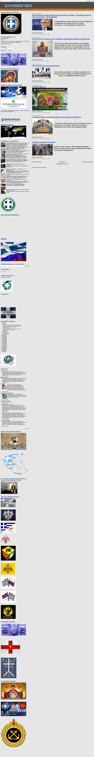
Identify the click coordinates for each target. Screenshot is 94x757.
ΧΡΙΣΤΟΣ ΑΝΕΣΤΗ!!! (39, 87)
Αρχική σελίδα (62, 161)
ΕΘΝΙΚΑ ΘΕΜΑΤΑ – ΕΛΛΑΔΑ (8, 404)
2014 (3, 345)
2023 (3, 335)
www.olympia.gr (5, 377)
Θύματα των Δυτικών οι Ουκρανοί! (43, 142)
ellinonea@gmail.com (9, 111)
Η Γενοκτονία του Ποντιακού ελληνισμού (45, 66)
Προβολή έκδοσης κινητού (62, 163)
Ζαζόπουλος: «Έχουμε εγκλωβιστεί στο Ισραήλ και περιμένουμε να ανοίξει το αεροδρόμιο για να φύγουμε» (14, 415)
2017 (3, 341)
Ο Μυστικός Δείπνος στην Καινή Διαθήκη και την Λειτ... (12, 328)
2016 (3, 342)
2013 (3, 346)
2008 (3, 351)
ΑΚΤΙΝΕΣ (4, 383)
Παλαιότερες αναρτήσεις (87, 161)
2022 (3, 336)
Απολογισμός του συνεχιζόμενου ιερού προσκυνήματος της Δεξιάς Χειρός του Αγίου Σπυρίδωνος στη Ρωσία (15, 385)
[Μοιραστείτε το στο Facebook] (48, 34)
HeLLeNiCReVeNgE (6, 420)
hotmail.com (4, 402)
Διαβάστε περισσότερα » (37, 32)
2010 (3, 349)
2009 (3, 350)
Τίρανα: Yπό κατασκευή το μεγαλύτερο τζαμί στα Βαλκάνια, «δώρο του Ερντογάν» (16, 149)
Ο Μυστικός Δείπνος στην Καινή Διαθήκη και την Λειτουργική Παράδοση (56, 117)
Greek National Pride (6, 401)
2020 (3, 338)
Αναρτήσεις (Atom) (42, 167)
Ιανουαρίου (5, 334)
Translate (10, 50)
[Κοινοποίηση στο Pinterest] (49, 34)
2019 (3, 339)
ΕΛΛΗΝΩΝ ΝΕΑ (18, 6)
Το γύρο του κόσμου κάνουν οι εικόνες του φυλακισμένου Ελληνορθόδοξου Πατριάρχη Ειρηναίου (17, 154)
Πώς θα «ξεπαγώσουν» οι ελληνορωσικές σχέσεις (16, 158)
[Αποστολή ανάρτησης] (42, 60)
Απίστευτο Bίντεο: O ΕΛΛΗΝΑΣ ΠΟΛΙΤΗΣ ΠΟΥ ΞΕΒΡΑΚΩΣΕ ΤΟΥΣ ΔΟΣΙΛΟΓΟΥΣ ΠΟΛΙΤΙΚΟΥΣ (15, 185)
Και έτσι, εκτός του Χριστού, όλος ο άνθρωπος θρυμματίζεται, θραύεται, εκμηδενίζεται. (61, 39)
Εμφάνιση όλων (27, 428)
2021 (3, 337)
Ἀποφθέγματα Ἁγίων (11, 394)
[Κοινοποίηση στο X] (46, 34)
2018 (3, 340)
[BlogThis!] (45, 34)
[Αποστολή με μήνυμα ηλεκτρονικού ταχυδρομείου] (44, 34)
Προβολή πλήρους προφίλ (6, 43)
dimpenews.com (5, 370)
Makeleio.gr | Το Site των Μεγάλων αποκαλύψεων (12, 413)
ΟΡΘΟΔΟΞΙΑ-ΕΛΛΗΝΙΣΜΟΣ (7, 393)
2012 (3, 347)
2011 (3, 348)
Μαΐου (4, 324)
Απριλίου (4, 330)
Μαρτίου (4, 331)
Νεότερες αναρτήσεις (36, 161)
